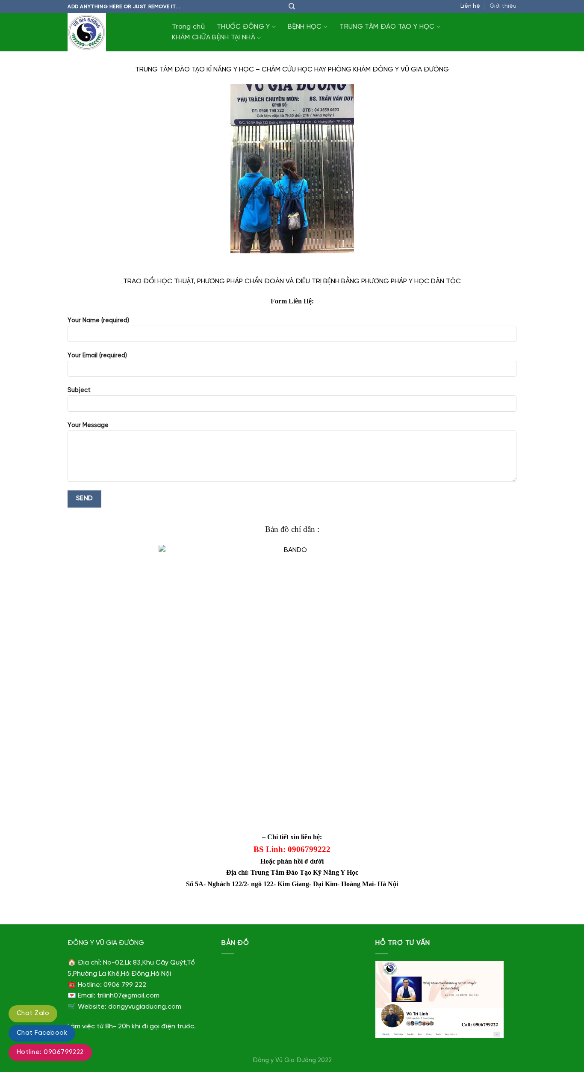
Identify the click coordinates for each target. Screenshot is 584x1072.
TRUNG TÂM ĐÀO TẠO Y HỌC (386, 26)
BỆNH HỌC (305, 26)
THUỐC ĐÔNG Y (243, 26)
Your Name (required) (98, 320)
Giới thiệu (503, 6)
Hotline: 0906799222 (50, 1052)
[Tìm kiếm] (292, 6)
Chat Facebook (42, 1033)
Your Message (88, 425)
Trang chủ (188, 26)
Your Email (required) (97, 355)
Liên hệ (470, 6)
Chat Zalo (33, 1013)
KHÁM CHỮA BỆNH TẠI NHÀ (213, 37)
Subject (79, 390)
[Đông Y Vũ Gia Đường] (110, 32)
